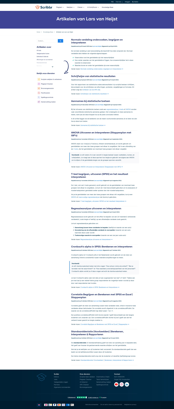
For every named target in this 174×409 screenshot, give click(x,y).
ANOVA (128, 109)
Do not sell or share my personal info (111, 404)
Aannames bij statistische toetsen (90, 101)
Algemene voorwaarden (62, 387)
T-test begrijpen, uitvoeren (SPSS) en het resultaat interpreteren (102, 201)
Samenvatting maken (103, 382)
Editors (56, 377)
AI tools (39, 50)
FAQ (112, 2)
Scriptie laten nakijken (87, 377)
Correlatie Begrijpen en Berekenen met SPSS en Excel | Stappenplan (104, 324)
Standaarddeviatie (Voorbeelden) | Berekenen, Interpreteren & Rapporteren (106, 360)
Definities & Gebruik (42, 56)
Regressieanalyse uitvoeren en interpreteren (96, 208)
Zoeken (135, 2)
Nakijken (70, 7)
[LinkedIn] (127, 384)
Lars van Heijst (97, 46)
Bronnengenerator (86, 387)
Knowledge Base (107, 7)
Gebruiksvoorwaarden (91, 404)
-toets (75, 149)
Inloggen (127, 2)
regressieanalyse (112, 109)
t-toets (121, 109)
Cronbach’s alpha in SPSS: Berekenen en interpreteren (101, 246)
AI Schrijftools (92, 7)
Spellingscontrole (102, 385)
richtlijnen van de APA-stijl (91, 90)
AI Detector (84, 382)
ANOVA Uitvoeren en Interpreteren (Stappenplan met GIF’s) (101, 167)
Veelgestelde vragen (61, 382)
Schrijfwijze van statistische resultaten (93, 76)
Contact (117, 374)
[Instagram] (121, 384)
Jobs (55, 379)
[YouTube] (116, 384)
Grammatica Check (102, 377)
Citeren (80, 7)
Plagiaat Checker (85, 379)
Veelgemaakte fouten (43, 53)
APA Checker (84, 385)
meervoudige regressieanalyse (88, 197)
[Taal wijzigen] (39, 405)
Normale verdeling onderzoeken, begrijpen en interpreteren (101, 69)
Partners (57, 385)
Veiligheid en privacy (130, 404)
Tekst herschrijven (102, 379)
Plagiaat (59, 7)
